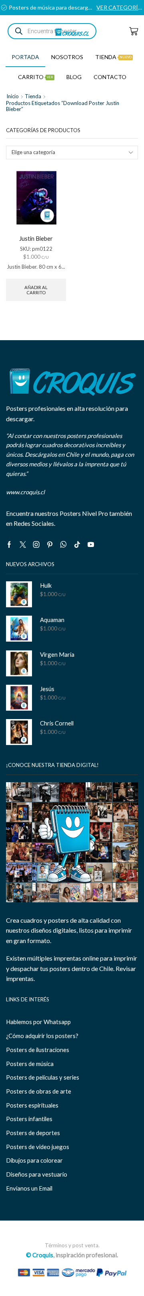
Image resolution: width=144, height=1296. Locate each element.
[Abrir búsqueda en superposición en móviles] (52, 31)
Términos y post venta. (72, 1245)
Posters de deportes (33, 1132)
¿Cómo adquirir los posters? (42, 1035)
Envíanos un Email (29, 1188)
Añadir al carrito (36, 290)
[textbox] (67, 152)
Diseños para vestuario (36, 1174)
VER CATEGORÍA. (119, 7)
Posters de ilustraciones (37, 1049)
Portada (25, 57)
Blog (74, 76)
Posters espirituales (32, 1105)
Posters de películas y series (42, 1077)
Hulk (46, 585)
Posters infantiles (29, 1118)
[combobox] (72, 152)
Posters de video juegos (37, 1146)
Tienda (113, 57)
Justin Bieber (36, 238)
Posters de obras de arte (38, 1091)
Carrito (35, 76)
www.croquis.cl (25, 491)
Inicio (12, 96)
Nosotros (67, 57)
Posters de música (30, 1063)
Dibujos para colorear (34, 1160)
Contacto (110, 76)
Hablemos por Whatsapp (38, 1021)
